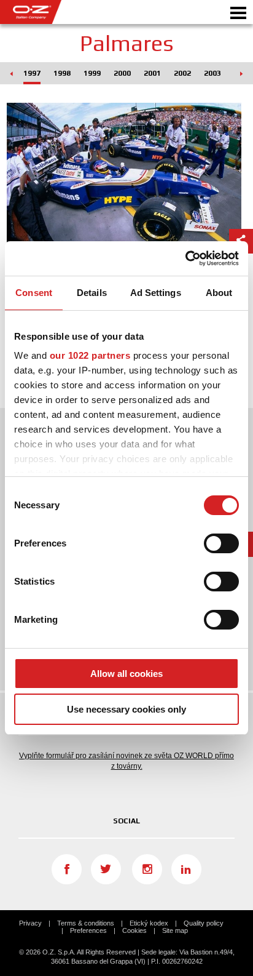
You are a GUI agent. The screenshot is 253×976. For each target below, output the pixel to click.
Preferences (88, 930)
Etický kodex (149, 923)
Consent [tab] (33, 292)
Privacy (30, 923)
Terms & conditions (85, 923)
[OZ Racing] (63, 12)
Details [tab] (92, 292)
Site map (175, 930)
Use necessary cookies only (126, 709)
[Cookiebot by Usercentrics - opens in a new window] (185, 258)
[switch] (221, 543)
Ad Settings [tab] (155, 292)
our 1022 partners (90, 355)
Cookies (134, 930)
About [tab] (219, 292)
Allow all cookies (126, 673)
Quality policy (204, 923)
